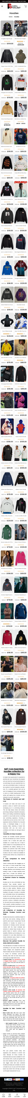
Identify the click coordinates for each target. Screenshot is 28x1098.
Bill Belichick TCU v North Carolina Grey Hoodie (7, 700)
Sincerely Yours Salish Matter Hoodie (21, 357)
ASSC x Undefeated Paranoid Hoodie (21, 66)
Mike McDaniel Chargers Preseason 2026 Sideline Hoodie (21, 38)
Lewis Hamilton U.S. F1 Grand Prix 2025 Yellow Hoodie (7, 357)
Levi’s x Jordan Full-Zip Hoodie (7, 252)
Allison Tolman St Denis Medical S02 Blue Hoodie (21, 542)
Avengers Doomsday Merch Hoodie (7, 92)
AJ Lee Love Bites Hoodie (20, 515)
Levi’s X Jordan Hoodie (21, 225)
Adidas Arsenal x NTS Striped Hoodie (7, 463)
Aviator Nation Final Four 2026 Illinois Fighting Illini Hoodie (21, 92)
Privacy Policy (8, 1083)
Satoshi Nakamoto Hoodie (7, 304)
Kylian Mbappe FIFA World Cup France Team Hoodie (21, 199)
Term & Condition (18, 1083)
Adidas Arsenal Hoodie (21, 436)
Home (10, 17)
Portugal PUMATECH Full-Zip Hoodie (21, 278)
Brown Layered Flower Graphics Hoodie (21, 726)
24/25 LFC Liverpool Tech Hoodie (21, 384)
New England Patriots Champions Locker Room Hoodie (21, 252)
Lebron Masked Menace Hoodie (7, 225)
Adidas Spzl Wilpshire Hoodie (7, 489)
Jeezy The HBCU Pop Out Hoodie (21, 331)
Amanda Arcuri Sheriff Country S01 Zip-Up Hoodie (7, 568)
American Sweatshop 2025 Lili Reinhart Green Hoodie (21, 595)
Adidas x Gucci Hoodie (21, 489)
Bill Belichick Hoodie (20, 146)
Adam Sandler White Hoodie (7, 436)
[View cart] (25, 6)
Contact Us (19, 1085)
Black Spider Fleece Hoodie (7, 726)
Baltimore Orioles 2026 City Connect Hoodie (7, 146)
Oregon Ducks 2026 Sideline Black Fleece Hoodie (7, 66)
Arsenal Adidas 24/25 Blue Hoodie (21, 621)
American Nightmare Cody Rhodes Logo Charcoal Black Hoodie (7, 595)
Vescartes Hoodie (21, 304)
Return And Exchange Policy (14, 1084)
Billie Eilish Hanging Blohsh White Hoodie (21, 700)
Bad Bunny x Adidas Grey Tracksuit (21, 119)
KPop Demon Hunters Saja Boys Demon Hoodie (7, 199)
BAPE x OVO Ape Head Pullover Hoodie (21, 647)
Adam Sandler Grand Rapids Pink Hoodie (21, 410)
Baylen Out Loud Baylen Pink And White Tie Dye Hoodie (21, 674)
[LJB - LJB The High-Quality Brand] (14, 6)
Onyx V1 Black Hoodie (7, 331)
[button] (2, 6)
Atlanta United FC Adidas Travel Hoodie (7, 647)
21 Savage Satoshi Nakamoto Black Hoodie (7, 384)
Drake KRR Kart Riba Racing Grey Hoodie (21, 173)
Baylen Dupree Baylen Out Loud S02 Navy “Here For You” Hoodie (7, 674)
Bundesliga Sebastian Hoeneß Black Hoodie (7, 753)
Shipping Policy (10, 1085)
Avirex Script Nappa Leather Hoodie (7, 119)
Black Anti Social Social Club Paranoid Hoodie (7, 173)
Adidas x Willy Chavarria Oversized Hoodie (7, 515)
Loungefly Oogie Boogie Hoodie (7, 38)
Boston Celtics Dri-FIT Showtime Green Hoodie (7, 542)
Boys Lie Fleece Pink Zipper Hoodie (21, 568)
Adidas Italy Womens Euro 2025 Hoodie (21, 463)
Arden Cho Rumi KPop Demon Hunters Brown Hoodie (7, 621)
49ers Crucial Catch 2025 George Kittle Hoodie (7, 410)
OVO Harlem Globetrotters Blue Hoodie (7, 278)
